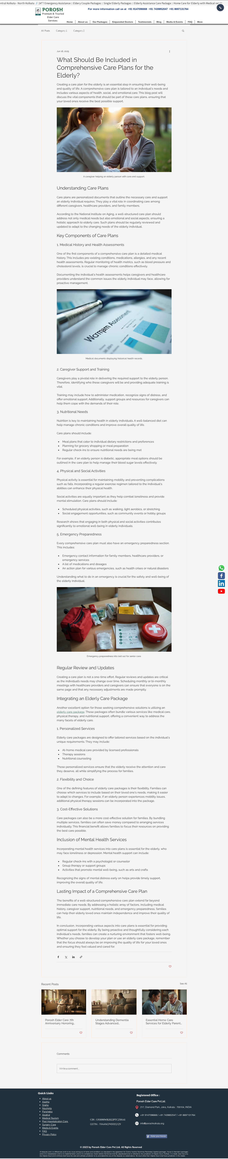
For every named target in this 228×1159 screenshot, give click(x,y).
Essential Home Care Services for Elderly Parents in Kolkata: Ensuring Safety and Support (164, 1021)
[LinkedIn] (221, 583)
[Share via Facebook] (58, 956)
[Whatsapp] (221, 567)
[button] (100, 22)
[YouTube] (221, 591)
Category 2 (79, 30)
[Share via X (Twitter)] (65, 956)
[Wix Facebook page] (221, 575)
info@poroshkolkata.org (152, 1123)
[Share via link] (81, 956)
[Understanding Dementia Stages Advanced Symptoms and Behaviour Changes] (114, 1002)
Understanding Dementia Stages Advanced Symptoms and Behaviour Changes (112, 1021)
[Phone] (220, 7)
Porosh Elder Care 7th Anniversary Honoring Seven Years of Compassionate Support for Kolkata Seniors (63, 1021)
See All (183, 983)
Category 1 (61, 30)
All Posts (45, 30)
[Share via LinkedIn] (73, 956)
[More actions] (170, 51)
